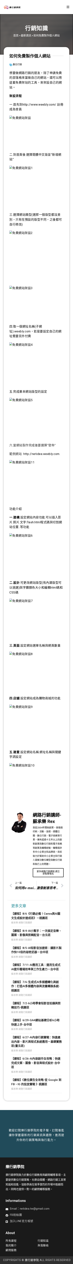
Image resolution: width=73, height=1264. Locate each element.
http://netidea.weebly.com (41, 454)
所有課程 (11, 1240)
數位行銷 (17, 64)
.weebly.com (22, 331)
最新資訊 (26, 35)
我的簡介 (11, 1245)
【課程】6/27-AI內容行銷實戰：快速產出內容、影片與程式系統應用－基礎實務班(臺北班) (36, 1042)
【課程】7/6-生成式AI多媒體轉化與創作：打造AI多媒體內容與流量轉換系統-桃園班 (35, 986)
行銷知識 (43, 1240)
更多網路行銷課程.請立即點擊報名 (48, 872)
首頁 (16, 35)
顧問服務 (11, 1250)
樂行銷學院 (32, 1260)
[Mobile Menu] (68, 7)
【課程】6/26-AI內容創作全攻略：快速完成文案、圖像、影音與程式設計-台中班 (35, 1063)
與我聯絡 (43, 1245)
